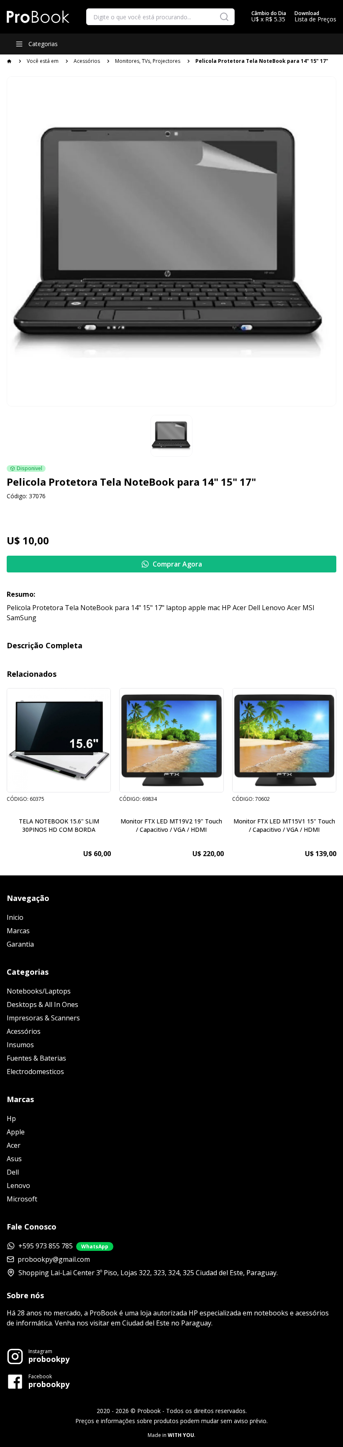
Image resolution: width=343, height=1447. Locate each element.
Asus (14, 1158)
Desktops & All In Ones (42, 1004)
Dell (13, 1172)
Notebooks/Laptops (39, 991)
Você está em (43, 61)
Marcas (18, 930)
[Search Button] (224, 17)
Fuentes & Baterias (36, 1058)
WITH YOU (181, 1435)
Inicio (15, 917)
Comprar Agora (177, 564)
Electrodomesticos (35, 1071)
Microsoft (22, 1199)
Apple (16, 1131)
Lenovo (18, 1185)
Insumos (20, 1044)
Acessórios (87, 61)
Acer (13, 1145)
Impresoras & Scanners (43, 1017)
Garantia (20, 944)
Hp (11, 1118)
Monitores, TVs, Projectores (147, 61)
